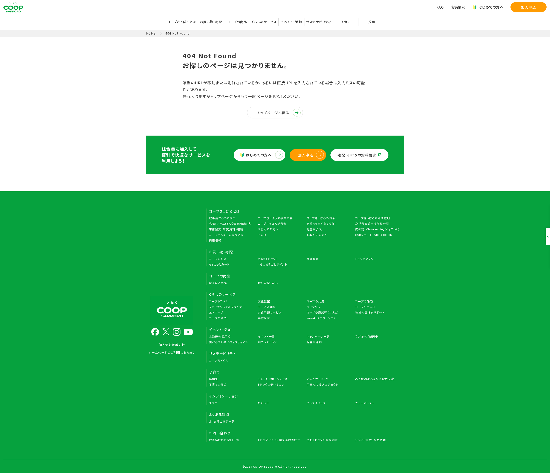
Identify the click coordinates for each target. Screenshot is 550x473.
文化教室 (264, 301)
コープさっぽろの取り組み (226, 235)
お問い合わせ (220, 432)
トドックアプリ (364, 259)
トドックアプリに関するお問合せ (279, 440)
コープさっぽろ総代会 (272, 224)
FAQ (440, 7)
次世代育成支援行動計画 (372, 224)
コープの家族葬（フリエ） (323, 312)
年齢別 (213, 379)
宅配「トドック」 (268, 259)
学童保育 (264, 318)
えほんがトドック (317, 379)
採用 (371, 22)
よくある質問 (219, 414)
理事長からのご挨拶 (222, 218)
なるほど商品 (218, 283)
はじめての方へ (491, 7)
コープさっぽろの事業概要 (275, 218)
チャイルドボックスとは (273, 379)
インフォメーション (223, 396)
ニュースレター (365, 403)
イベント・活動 (220, 329)
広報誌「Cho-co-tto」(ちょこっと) (377, 229)
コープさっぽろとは (224, 211)
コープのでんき (365, 307)
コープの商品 (220, 275)
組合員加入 (314, 229)
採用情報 (215, 240)
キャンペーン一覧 (318, 336)
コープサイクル (219, 360)
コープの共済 (315, 301)
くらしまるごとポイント (272, 264)
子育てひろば (218, 384)
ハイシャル (313, 307)
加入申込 (528, 7)
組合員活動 (314, 342)
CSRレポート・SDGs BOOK (373, 235)
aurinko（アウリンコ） (321, 318)
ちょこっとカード (219, 264)
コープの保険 (364, 301)
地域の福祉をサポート (370, 312)
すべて (213, 403)
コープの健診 (267, 307)
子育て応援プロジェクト (323, 384)
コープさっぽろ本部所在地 (372, 218)
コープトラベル (219, 301)
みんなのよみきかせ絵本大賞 (374, 379)
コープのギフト (219, 318)
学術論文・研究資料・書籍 (226, 229)
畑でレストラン (267, 342)
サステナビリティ (318, 22)
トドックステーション (271, 384)
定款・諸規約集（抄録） (321, 224)
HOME (151, 33)
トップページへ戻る (273, 112)
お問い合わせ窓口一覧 (224, 440)
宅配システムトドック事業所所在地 (230, 224)
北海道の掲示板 (220, 336)
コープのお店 (218, 259)
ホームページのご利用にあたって (171, 352)
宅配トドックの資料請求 (357, 154)
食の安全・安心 (268, 283)
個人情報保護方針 (172, 345)
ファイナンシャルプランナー (227, 307)
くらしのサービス (222, 294)
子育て (214, 372)
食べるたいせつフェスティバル (229, 342)
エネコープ (216, 312)
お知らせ (263, 403)
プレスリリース (316, 403)
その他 (262, 235)
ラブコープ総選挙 (366, 336)
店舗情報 (458, 7)
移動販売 (313, 259)
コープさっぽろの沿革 (321, 218)
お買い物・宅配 (221, 251)
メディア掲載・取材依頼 (370, 440)
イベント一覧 (266, 336)
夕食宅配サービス (270, 312)
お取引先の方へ (317, 235)
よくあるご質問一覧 (222, 421)
